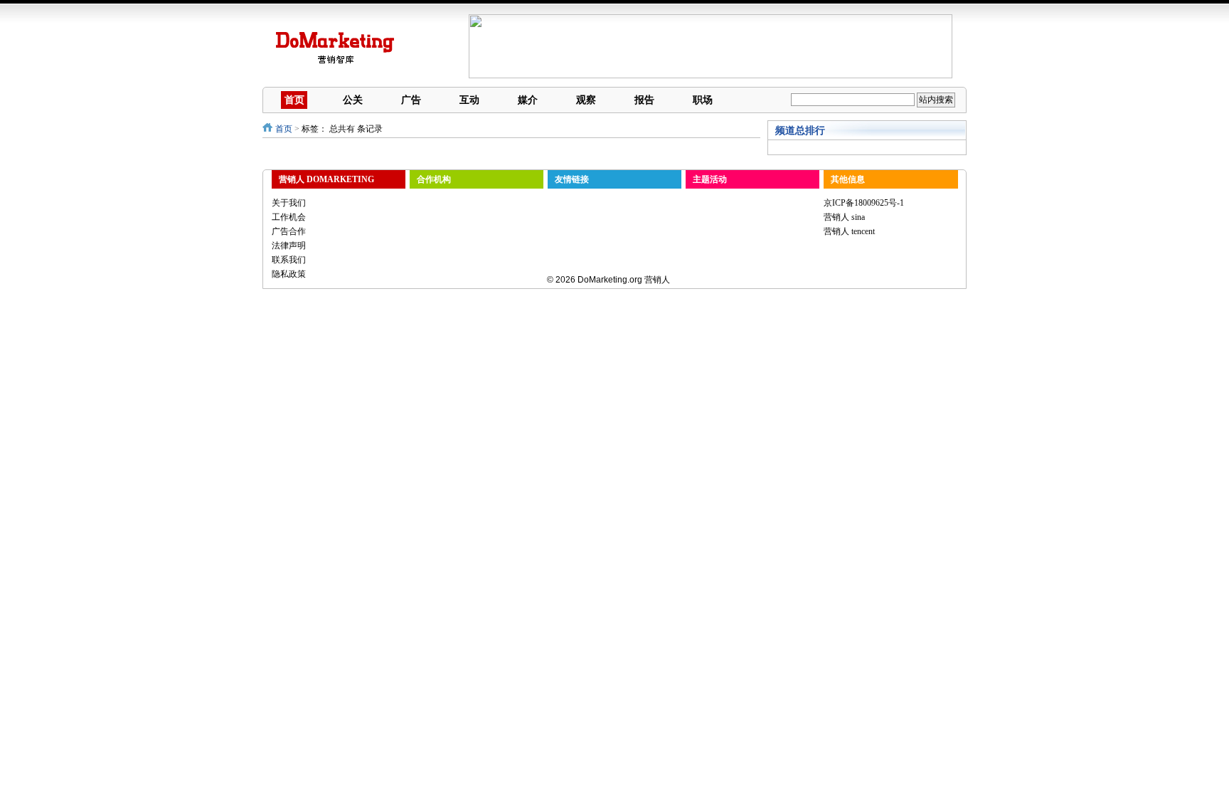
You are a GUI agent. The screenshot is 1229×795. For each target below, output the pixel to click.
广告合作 (289, 231)
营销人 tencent (849, 231)
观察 (586, 99)
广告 (411, 99)
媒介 (528, 99)
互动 (469, 99)
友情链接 (572, 179)
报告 (644, 99)
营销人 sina (844, 217)
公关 (353, 99)
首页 (294, 99)
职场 (703, 99)
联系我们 (289, 260)
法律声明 (289, 246)
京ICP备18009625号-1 (864, 203)
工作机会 (289, 217)
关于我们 (289, 203)
